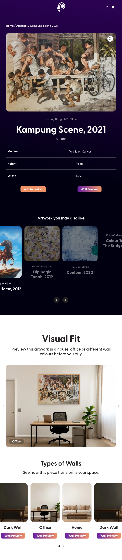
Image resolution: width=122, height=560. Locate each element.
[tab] (59, 546)
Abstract (21, 26)
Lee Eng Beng (53, 119)
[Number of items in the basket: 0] (107, 7)
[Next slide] (118, 406)
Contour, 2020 (80, 272)
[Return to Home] (61, 7)
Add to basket (33, 189)
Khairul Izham (39, 266)
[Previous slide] (4, 406)
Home (10, 26)
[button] (110, 39)
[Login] (113, 7)
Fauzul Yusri (77, 266)
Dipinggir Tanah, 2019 (42, 274)
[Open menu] (8, 7)
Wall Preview (89, 189)
